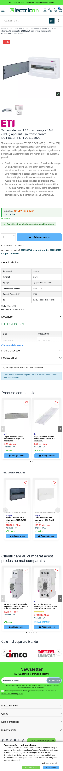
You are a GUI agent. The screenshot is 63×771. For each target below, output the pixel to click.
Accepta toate (31, 767)
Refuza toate (51, 767)
